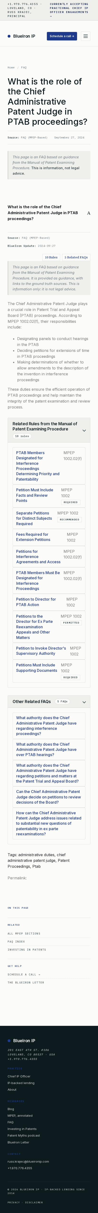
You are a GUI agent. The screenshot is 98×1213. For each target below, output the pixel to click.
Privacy (14, 1202)
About (12, 1089)
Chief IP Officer (19, 1076)
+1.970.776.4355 (20, 1168)
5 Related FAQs (76, 257)
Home (11, 67)
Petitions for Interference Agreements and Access (38, 556)
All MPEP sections (24, 933)
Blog (11, 1109)
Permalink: (17, 878)
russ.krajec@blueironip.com (28, 1161)
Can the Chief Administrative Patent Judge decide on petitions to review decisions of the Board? (48, 797)
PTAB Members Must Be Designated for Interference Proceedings (38, 580)
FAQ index (16, 941)
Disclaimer (34, 1202)
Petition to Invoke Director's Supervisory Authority (41, 651)
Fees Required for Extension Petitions (33, 537)
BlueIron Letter (18, 1142)
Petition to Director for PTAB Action (36, 602)
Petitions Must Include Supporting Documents (36, 668)
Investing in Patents (27, 949)
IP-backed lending (21, 1083)
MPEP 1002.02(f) (23, 321)
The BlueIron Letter (26, 982)
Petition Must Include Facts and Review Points (34, 495)
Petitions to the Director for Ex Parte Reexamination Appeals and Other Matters (34, 627)
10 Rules (51, 257)
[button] (49, 212)
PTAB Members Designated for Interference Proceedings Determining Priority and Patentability (37, 466)
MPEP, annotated (20, 1115)
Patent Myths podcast (24, 1135)
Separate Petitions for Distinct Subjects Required (34, 518)
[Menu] (85, 36)
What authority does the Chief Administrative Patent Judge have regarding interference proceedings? (46, 725)
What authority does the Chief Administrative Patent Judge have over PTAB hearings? (46, 749)
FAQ (23, 67)
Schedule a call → (62, 36)
